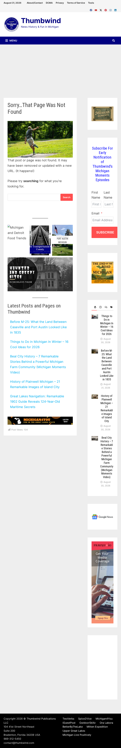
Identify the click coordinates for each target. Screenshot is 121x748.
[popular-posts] (94, 307)
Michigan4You (104, 718)
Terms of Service (76, 2)
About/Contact (35, 2)
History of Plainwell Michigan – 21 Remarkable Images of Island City (107, 408)
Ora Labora (106, 722)
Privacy (60, 2)
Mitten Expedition (97, 726)
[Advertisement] (60, 68)
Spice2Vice (85, 718)
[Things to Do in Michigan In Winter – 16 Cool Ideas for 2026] (95, 317)
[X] (101, 9)
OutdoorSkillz (87, 722)
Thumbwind (41, 20)
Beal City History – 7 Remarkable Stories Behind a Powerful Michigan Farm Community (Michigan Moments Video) (106, 457)
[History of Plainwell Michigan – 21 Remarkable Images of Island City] (95, 397)
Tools (91, 2)
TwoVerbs (68, 718)
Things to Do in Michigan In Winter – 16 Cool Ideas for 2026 (106, 325)
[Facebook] (91, 9)
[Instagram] (111, 9)
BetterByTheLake (73, 726)
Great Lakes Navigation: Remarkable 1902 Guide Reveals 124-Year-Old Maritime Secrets (37, 401)
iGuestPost (69, 722)
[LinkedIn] (115, 9)
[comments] (105, 307)
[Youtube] (96, 9)
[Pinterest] (106, 9)
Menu (13, 40)
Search (66, 197)
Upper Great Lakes (74, 730)
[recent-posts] (99, 307)
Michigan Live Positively (77, 734)
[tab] (94, 307)
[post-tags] (110, 307)
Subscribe (105, 232)
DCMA (49, 2)
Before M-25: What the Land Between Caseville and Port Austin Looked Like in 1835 (38, 327)
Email (95, 213)
